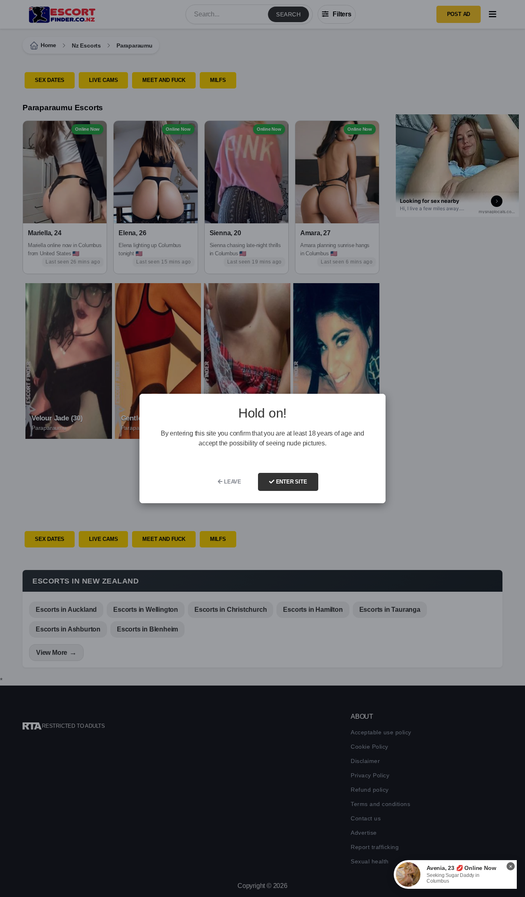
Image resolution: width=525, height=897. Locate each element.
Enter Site (290, 482)
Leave (231, 482)
